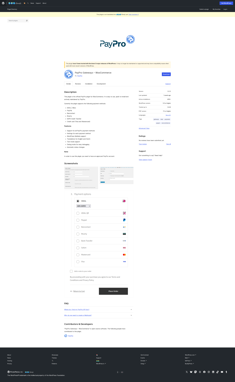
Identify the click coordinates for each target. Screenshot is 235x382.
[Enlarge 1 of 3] (96, 169)
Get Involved (145, 355)
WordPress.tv (101, 363)
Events (143, 358)
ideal (161, 119)
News (9, 358)
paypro (158, 123)
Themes (54, 358)
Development (101, 84)
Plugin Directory (12, 9)
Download (166, 74)
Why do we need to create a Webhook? (78, 315)
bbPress (188, 360)
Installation (88, 84)
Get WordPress (226, 3)
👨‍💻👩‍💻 (97, 360)
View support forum (145, 160)
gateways (156, 119)
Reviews (78, 84)
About (9, 355)
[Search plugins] (27, 20)
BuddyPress (189, 363)
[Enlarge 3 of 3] (131, 193)
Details (68, 84)
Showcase (55, 355)
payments (167, 119)
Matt (187, 358)
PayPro (79, 76)
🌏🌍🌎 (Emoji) (29, 372)
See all (168, 144)
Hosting (9, 360)
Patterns (54, 363)
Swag (143, 363)
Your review (143, 144)
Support (168, 84)
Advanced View (144, 128)
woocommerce (166, 123)
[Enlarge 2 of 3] (131, 169)
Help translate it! (134, 14)
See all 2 (168, 115)
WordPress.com (190, 355)
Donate (144, 360)
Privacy (9, 363)
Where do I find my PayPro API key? (76, 309)
